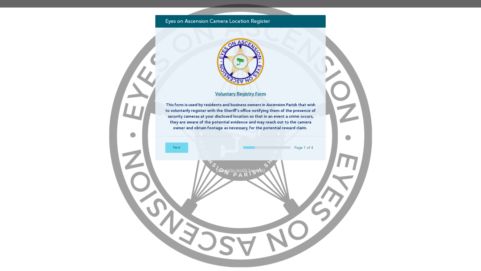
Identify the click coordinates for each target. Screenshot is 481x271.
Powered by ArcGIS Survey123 (240, 170)
